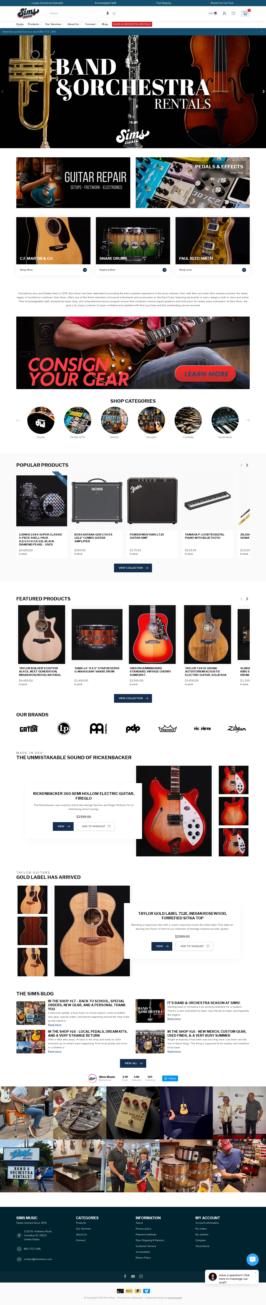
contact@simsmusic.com (38, 1259)
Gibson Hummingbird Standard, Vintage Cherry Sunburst (150, 672)
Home (20, 24)
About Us (73, 24)
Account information (207, 1223)
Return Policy (143, 1257)
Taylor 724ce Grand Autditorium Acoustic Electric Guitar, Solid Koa (206, 672)
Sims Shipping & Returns (150, 1240)
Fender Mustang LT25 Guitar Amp (147, 536)
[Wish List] (233, 13)
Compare (200, 1240)
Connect (90, 24)
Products (33, 24)
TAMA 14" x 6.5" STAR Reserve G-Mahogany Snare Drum (97, 670)
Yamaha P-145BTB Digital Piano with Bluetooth (205, 536)
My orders (201, 1228)
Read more (54, 1025)
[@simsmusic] (92, 1078)
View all (131, 1063)
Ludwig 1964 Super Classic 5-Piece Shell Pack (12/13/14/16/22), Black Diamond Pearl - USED (40, 539)
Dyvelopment (175, 1297)
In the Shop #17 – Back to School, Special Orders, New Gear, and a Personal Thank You (87, 1005)
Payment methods (146, 1234)
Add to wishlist (93, 826)
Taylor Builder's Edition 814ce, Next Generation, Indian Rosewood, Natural (40, 672)
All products (202, 1246)
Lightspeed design (154, 1297)
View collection (131, 568)
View (61, 826)
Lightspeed (137, 1297)
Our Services (53, 24)
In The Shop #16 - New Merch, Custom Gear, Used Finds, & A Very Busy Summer (206, 1033)
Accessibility (143, 1252)
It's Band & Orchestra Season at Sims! (203, 1003)
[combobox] (82, 13)
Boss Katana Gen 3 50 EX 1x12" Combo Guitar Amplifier (93, 538)
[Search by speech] (107, 13)
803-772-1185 (32, 1249)
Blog (105, 24)
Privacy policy (143, 1228)
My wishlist (201, 1234)
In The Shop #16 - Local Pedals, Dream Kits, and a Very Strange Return (88, 1033)
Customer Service (146, 1246)
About (139, 1223)
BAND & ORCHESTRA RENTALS (132, 24)
